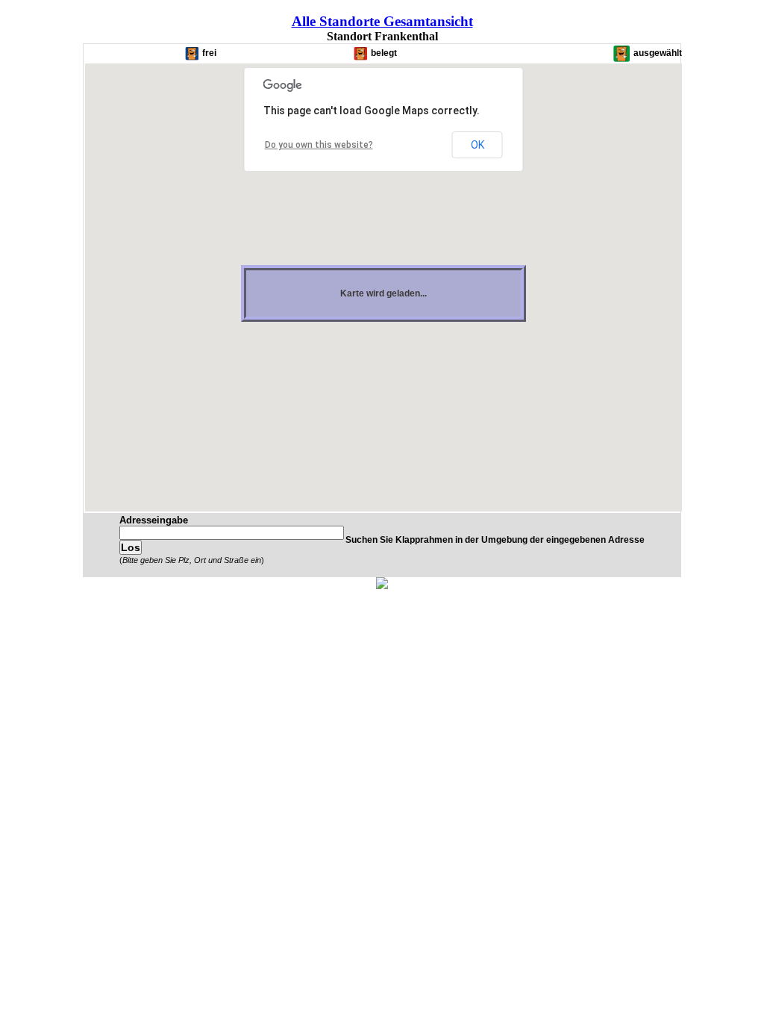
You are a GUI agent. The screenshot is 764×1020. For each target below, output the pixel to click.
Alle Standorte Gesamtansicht (382, 21)
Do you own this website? (319, 145)
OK (477, 145)
